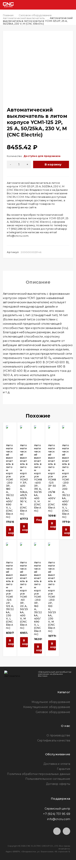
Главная (8, 15)
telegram (15, 232)
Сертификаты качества (53, 740)
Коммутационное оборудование (46, 707)
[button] (10, 531)
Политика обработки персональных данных (38, 774)
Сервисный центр (57, 808)
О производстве (58, 735)
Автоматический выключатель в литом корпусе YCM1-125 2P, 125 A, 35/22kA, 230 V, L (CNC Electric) (10, 595)
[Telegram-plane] (57, 831)
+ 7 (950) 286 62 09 (18, 228)
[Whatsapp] (66, 831)
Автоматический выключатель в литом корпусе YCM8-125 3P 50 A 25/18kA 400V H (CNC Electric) (52, 478)
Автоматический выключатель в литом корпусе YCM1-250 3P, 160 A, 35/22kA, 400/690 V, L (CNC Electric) (38, 598)
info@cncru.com (17, 235)
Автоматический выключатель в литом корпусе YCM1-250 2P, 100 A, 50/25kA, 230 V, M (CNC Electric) (52, 596)
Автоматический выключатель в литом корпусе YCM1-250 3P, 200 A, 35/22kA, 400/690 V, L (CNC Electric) (66, 481)
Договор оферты (58, 784)
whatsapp (60, 228)
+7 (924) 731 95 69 (56, 814)
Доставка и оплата (56, 764)
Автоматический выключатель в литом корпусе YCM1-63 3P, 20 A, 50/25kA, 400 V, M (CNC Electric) (24, 595)
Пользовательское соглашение (47, 779)
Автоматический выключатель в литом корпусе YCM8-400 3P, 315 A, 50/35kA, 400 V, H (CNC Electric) (38, 478)
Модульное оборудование (51, 702)
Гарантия (63, 769)
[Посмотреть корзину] (54, 5)
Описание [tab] (38, 282)
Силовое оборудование (35, 15)
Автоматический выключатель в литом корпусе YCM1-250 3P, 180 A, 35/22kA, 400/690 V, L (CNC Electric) (10, 481)
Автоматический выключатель (24, 18)
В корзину (53, 164)
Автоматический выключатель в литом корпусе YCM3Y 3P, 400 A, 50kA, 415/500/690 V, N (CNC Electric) (24, 479)
